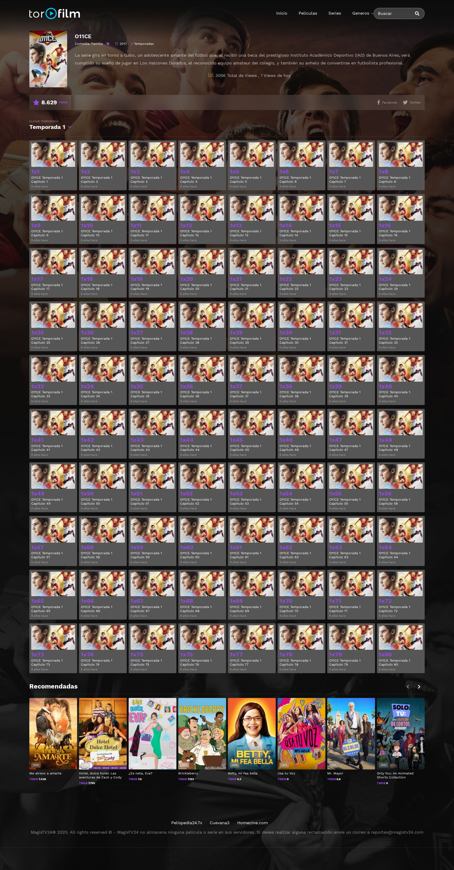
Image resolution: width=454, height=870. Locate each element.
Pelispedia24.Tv (186, 822)
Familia (97, 44)
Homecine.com (252, 822)
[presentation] (419, 687)
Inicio (281, 13)
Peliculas (308, 13)
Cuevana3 (220, 822)
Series (334, 13)
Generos (360, 13)
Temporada (47, 125)
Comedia (82, 44)
